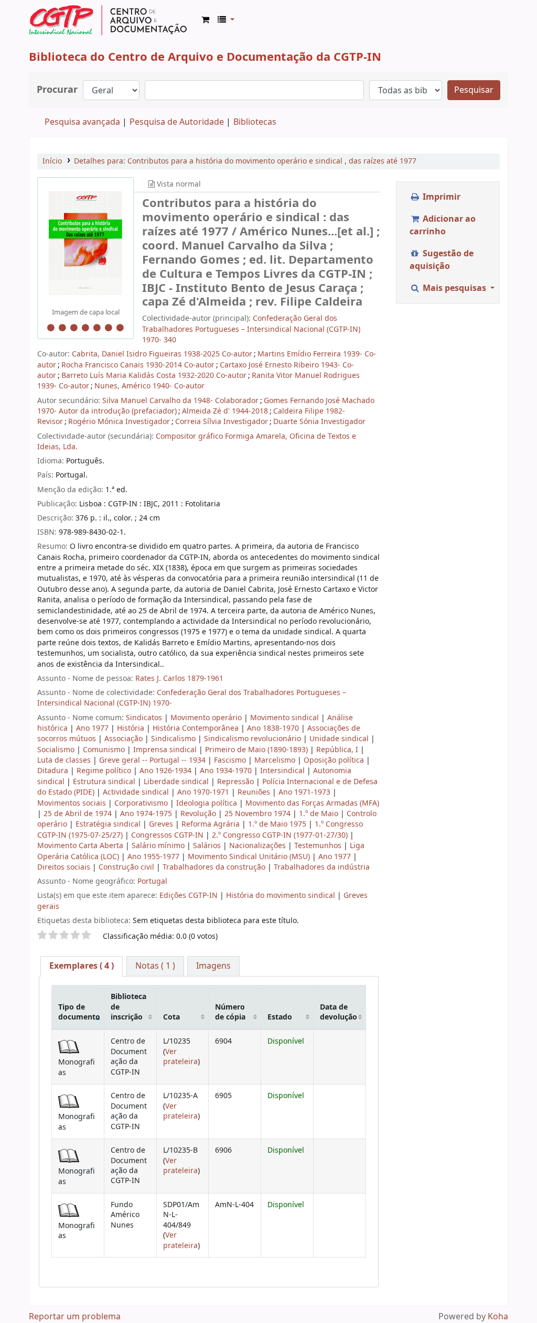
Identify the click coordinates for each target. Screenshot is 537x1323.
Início (52, 161)
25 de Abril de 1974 (79, 813)
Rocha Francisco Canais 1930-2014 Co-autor (137, 365)
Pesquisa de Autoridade (177, 122)
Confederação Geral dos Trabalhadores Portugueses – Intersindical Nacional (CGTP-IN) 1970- (191, 698)
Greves (162, 824)
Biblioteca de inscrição (128, 1007)
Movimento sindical (285, 717)
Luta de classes (65, 760)
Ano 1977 (93, 728)
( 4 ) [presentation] (81, 966)
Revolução (199, 813)
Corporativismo (142, 803)
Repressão (236, 781)
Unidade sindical (340, 738)
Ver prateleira (180, 1056)
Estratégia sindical (109, 824)
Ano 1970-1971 (204, 792)
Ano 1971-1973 (305, 792)
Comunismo (105, 749)
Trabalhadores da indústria (322, 867)
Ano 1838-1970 (274, 728)
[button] (205, 19)
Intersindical (283, 770)
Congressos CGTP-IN (168, 835)
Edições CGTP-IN (188, 895)
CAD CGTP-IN (108, 20)
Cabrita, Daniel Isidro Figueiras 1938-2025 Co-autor (162, 354)
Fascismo (231, 760)
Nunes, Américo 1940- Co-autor (149, 386)
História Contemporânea (197, 728)
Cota (171, 1017)
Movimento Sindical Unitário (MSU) (250, 856)
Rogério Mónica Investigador (119, 421)
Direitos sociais (64, 867)
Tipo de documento (79, 1012)
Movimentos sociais (72, 803)
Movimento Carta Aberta (81, 845)
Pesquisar (473, 90)
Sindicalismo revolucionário (253, 738)
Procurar (57, 90)
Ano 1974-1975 (147, 813)
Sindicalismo (174, 738)
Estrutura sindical (105, 781)
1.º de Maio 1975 (278, 824)
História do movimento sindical (280, 895)
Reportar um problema (75, 1316)
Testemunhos (318, 845)
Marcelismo (275, 760)
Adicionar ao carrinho (443, 225)
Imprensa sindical (166, 749)
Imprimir (440, 197)
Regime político (105, 770)
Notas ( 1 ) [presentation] (155, 966)
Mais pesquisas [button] (454, 288)
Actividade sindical (137, 792)
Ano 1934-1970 (227, 770)
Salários (208, 845)
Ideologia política (207, 803)
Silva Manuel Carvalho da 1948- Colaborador (180, 400)
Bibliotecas (254, 122)
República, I (338, 749)
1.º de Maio (319, 813)
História (131, 728)
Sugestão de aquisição (442, 260)
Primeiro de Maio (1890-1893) (257, 749)
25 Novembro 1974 (258, 813)
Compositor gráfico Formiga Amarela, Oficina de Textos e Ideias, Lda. (196, 441)
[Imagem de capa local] (85, 243)
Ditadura (53, 770)
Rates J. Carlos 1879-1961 (179, 678)
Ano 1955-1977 (154, 856)
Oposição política (335, 760)
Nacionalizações (258, 845)
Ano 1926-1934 (166, 770)
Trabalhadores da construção (215, 867)
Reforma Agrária (211, 824)
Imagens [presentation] (213, 966)
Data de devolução (338, 1012)
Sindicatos (145, 717)
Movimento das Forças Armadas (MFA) (312, 803)
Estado (279, 1017)
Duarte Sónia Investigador (319, 421)
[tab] (81, 966)
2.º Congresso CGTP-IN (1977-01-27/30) (281, 835)
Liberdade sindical (177, 781)
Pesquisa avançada (82, 122)
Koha (498, 1316)
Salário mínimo (159, 845)
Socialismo (57, 749)
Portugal (152, 881)
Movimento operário (207, 717)
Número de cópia (230, 1012)
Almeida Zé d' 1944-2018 (225, 411)
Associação (124, 738)
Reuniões (255, 792)
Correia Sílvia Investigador (221, 421)
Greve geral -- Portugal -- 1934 (153, 760)
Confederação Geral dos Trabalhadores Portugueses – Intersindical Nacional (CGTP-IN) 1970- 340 (251, 329)
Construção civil (127, 867)
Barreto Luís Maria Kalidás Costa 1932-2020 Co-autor (153, 375)
